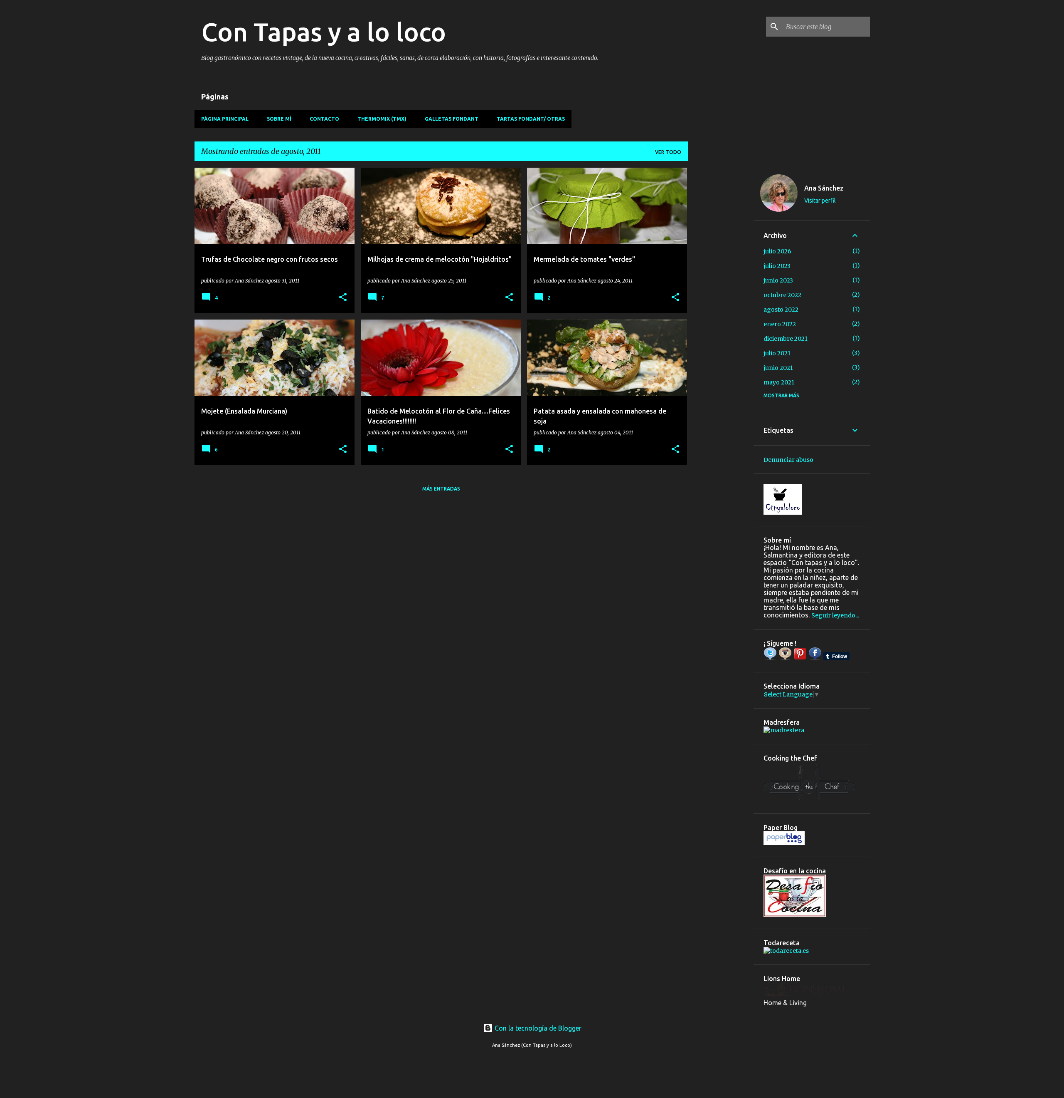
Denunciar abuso (788, 459)
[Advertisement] (720, 292)
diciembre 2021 (786, 338)
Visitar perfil (820, 200)
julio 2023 (777, 266)
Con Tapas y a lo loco (323, 31)
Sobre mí (279, 118)
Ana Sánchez (824, 188)
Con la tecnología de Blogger (537, 1028)
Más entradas (441, 488)
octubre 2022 (782, 295)
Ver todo (668, 152)
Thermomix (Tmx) (381, 118)
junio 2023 (778, 280)
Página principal (225, 118)
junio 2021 (778, 368)
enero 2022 (780, 324)
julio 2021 (777, 353)
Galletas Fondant (451, 118)
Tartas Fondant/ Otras (531, 118)
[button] (343, 297)
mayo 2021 (779, 382)
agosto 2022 (781, 309)
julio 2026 (777, 251)
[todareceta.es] (786, 950)
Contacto (324, 118)
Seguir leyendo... (835, 615)
